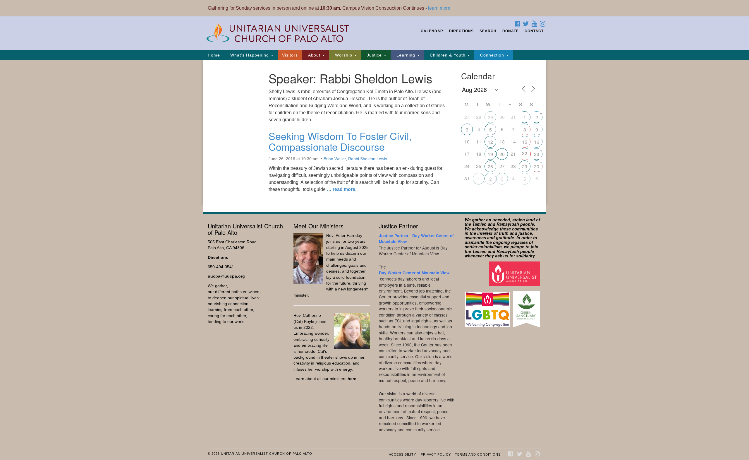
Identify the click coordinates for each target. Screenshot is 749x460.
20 (502, 154)
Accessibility (402, 454)
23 (536, 154)
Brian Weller (335, 158)
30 (536, 166)
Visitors (290, 55)
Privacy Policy (436, 454)
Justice (374, 55)
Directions (461, 31)
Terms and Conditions (478, 454)
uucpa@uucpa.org (226, 276)
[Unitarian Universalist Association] (515, 273)
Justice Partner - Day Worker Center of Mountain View (416, 238)
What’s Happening (249, 55)
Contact (534, 31)
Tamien (479, 224)
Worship (344, 55)
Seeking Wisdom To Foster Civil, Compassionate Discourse (340, 141)
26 (490, 166)
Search (488, 31)
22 (524, 153)
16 (536, 141)
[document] (374, 132)
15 (524, 141)
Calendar (432, 31)
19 (490, 154)
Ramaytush (508, 224)
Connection (492, 55)
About (314, 55)
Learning (406, 55)
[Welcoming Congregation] (488, 306)
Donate (510, 31)
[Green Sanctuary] (527, 306)
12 (490, 141)
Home (214, 55)
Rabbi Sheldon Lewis (367, 158)
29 (490, 117)
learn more (439, 8)
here (352, 379)
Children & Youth (447, 55)
